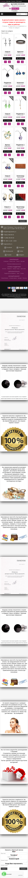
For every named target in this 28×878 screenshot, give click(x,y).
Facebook (9, 247)
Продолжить (22, 221)
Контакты (13, 1)
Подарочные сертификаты (10, 273)
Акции (18, 273)
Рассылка (25, 278)
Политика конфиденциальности (14, 264)
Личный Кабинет (4, 278)
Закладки (20, 278)
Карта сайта (23, 268)
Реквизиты (9, 268)
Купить (8, 58)
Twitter (21, 251)
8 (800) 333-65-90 (18, 4)
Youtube (9, 254)
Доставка (8, 1)
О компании (3, 1)
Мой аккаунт (19, 1)
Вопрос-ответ (12, 261)
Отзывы (22, 273)
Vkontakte (21, 247)
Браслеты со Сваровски (17, 26)
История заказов (13, 278)
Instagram (21, 254)
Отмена (4, 868)
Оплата (18, 261)
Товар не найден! (14, 28)
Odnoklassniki (9, 251)
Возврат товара (16, 268)
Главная (4, 26)
